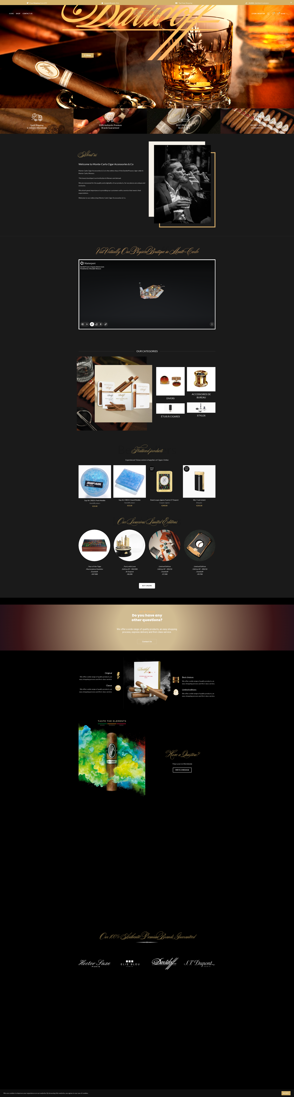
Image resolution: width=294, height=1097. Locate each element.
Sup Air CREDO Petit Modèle (94, 500)
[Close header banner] (291, 2)
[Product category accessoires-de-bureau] (201, 383)
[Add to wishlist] (109, 474)
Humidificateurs (95, 503)
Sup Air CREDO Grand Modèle (129, 500)
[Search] (268, 13)
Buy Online (147, 586)
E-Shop (87, 55)
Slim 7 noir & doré (199, 500)
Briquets (199, 503)
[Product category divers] (170, 384)
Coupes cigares (164, 503)
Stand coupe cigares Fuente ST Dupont (164, 500)
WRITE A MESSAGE (182, 770)
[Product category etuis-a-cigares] (170, 411)
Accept (286, 1093)
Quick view (109, 469)
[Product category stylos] (201, 410)
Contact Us (147, 641)
